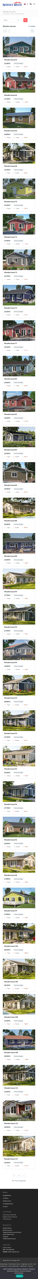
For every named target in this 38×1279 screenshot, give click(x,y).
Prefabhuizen (23, 1266)
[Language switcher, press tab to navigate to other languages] (26, 4)
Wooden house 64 (10, 95)
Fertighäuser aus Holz (26, 1264)
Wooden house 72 (10, 237)
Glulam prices (7, 1201)
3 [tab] (20, 445)
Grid (32, 31)
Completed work (8, 1204)
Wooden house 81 (10, 414)
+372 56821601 (10, 1249)
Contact (5, 1206)
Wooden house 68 (10, 166)
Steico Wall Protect (8, 1234)
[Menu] (34, 4)
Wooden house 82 (10, 450)
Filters (5, 20)
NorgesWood (7, 1195)
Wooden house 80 (10, 379)
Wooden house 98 (10, 875)
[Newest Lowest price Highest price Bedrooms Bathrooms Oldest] (7, 30)
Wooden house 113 (11, 1088)
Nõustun (19, 1276)
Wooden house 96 (10, 804)
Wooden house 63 (10, 60)
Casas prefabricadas (13, 1266)
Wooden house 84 (10, 485)
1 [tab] (18, 55)
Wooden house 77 (10, 343)
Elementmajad (3, 1264)
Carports (5, 1236)
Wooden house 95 (10, 769)
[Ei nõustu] (35, 1273)
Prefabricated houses (9, 1239)
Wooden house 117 (11, 1159)
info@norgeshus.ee (13, 1252)
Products (5, 1198)
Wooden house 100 (11, 946)
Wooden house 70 (10, 201)
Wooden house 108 (11, 1017)
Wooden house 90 (10, 591)
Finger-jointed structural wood (12, 1232)
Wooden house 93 (10, 698)
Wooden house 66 (10, 131)
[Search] (30, 4)
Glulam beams (7, 1228)
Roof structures (7, 1230)
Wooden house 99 (10, 911)
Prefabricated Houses (14, 1264)
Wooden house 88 (10, 521)
